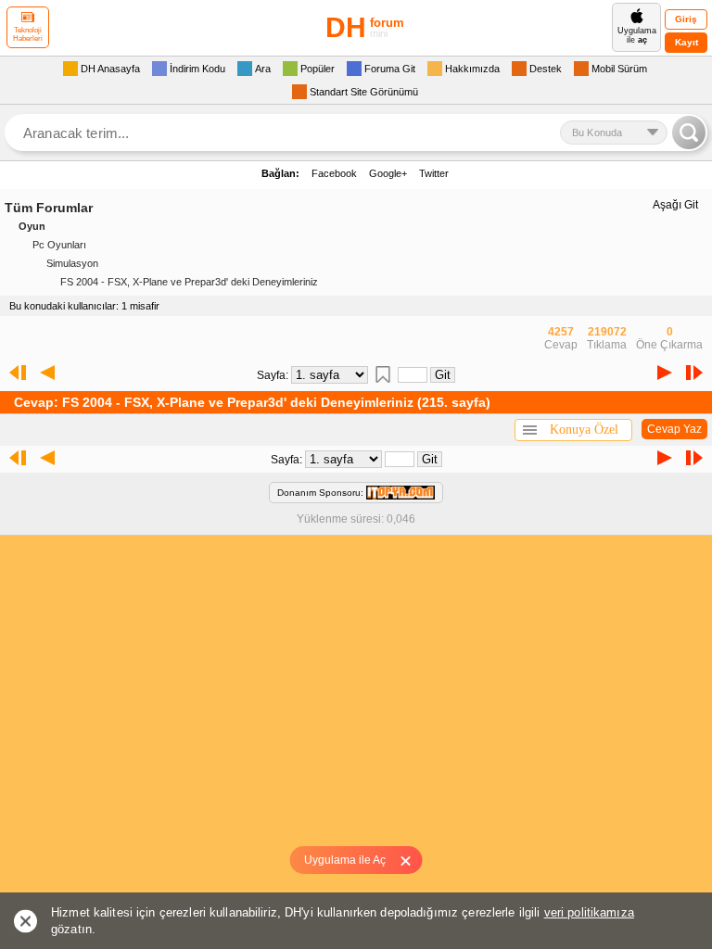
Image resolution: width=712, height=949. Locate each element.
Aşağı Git (675, 204)
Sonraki (664, 372)
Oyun (32, 226)
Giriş (686, 19)
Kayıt (686, 42)
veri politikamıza (589, 912)
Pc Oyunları (59, 244)
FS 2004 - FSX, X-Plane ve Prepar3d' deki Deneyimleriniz (189, 281)
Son (698, 372)
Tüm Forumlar (49, 207)
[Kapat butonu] (412, 860)
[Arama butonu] (689, 132)
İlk (14, 372)
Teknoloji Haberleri (28, 34)
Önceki (47, 372)
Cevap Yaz (674, 429)
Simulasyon (72, 263)
